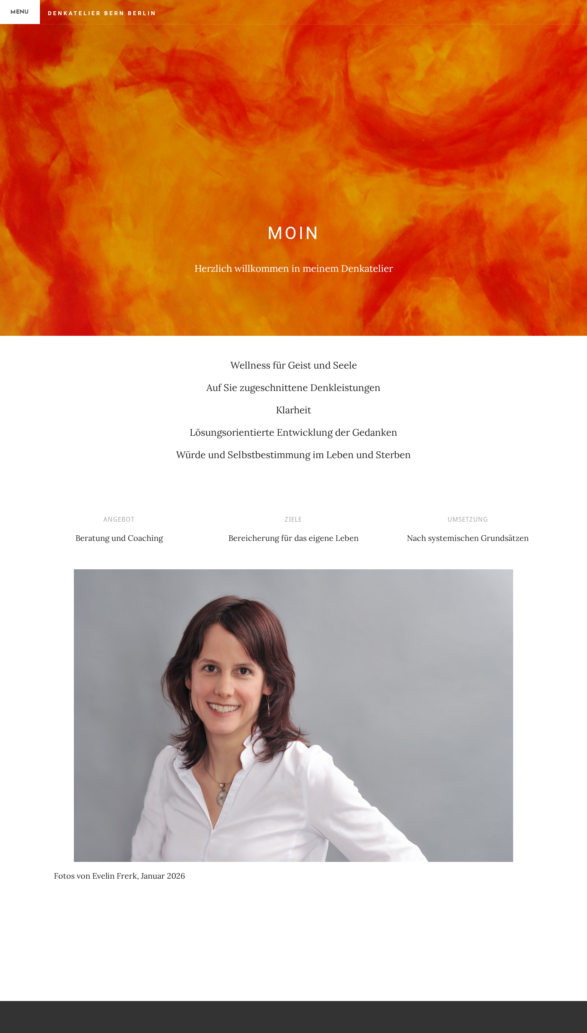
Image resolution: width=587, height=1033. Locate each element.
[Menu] (20, 12)
